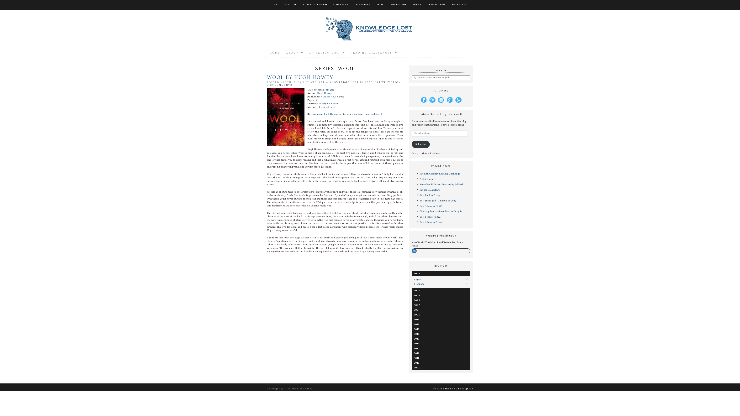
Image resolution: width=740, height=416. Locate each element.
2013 (417, 348)
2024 (417, 295)
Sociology (459, 4)
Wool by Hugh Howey (300, 77)
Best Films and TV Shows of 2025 (438, 201)
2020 (417, 314)
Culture (291, 4)
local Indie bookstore (369, 114)
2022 (417, 305)
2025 (417, 290)
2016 (417, 333)
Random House (329, 97)
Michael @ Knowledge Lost (335, 82)
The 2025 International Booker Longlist (441, 211)
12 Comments (281, 85)
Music (380, 4)
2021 (417, 309)
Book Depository (333, 114)
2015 (417, 338)
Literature (362, 4)
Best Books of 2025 (430, 195)
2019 (417, 319)
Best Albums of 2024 (431, 222)
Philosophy (398, 4)
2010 (417, 362)
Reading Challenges (373, 52)
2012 (417, 353)
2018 (417, 324)
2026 (417, 273)
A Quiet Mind (427, 179)
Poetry (418, 4)
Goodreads (327, 90)
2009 (417, 367)
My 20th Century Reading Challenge (440, 174)
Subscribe (420, 144)
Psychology (437, 4)
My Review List (326, 52)
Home (275, 52)
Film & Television (315, 4)
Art (276, 4)
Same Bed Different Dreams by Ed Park (441, 184)
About (293, 52)
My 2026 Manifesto (430, 190)
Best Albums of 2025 (431, 206)
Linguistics (340, 4)
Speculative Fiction (383, 82)
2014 (417, 343)
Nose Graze (465, 388)
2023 (417, 300)
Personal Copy (327, 107)
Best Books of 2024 (430, 217)
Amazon (318, 114)
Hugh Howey (324, 93)
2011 (416, 357)
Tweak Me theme (442, 388)
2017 (416, 329)
